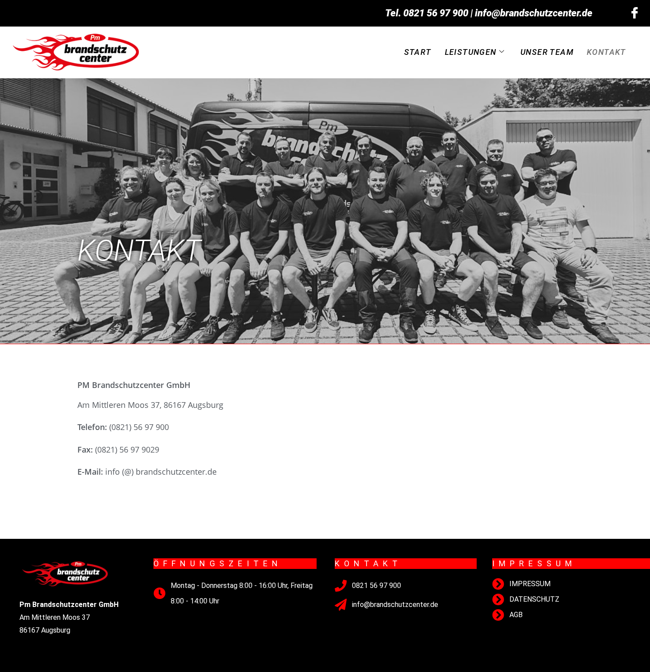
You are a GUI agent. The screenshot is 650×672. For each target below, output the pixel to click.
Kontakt (606, 52)
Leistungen (471, 52)
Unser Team (547, 52)
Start (418, 52)
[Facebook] (634, 13)
